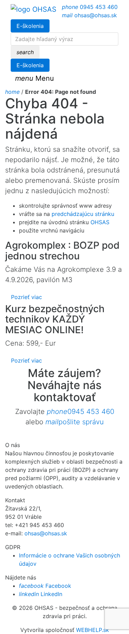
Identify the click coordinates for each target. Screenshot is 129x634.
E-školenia (30, 25)
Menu (34, 78)
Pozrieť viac (26, 297)
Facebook (45, 585)
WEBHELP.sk (92, 629)
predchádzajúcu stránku (83, 213)
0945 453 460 (90, 6)
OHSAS (99, 222)
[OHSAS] (33, 9)
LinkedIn (40, 594)
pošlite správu (74, 422)
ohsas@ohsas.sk (89, 15)
